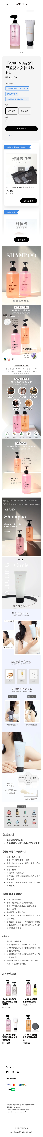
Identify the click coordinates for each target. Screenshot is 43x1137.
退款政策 (29, 1132)
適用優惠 (9, 83)
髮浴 (7, 105)
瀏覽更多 (21, 239)
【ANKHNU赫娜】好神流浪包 (22, 187)
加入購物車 (21, 128)
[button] (3, 3)
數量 (7, 117)
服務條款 (13, 1132)
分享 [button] (10, 135)
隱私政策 (21, 1132)
